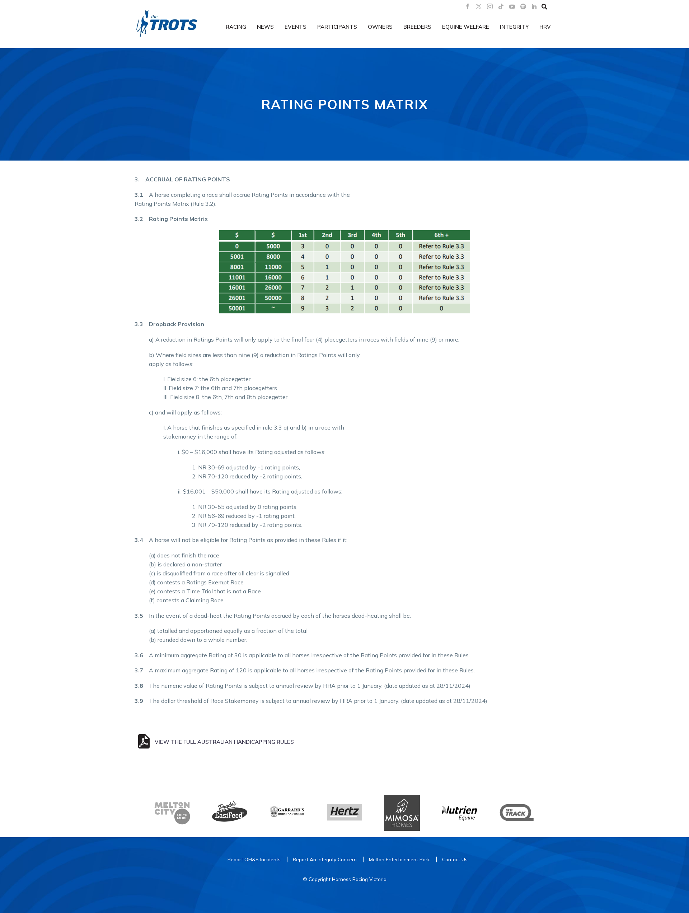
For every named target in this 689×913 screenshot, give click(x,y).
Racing (236, 26)
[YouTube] (512, 6)
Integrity (514, 26)
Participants (337, 26)
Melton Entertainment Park (399, 859)
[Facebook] (467, 6)
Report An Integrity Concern (325, 859)
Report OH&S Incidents (254, 859)
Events (295, 26)
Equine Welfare (465, 26)
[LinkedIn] (534, 6)
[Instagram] (490, 6)
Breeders (417, 26)
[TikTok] (501, 6)
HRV (545, 26)
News (265, 26)
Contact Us (455, 859)
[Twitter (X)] (479, 6)
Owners (380, 26)
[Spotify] (523, 6)
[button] (544, 6)
